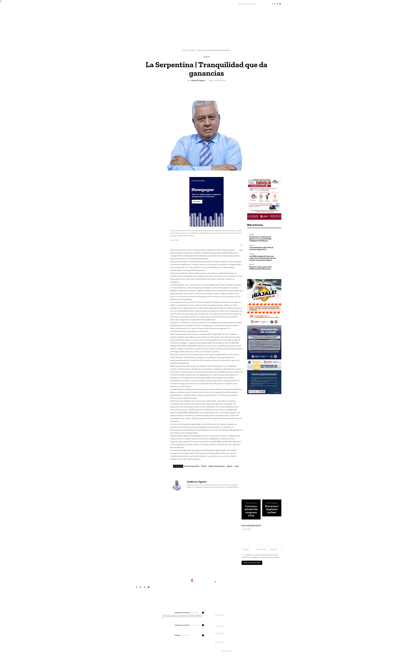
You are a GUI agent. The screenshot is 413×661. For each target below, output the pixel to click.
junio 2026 (245, 620)
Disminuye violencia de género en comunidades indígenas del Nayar (260, 239)
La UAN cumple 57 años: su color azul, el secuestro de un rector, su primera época (262, 258)
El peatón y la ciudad (173, 632)
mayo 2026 (245, 623)
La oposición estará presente (220, 630)
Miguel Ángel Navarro (217, 466)
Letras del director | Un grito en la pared (182, 609)
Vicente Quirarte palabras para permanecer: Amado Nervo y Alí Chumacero (221, 621)
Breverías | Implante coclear (272, 509)
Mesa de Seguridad (191, 466)
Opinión (192, 50)
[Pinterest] (206, 89)
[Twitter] (277, 4)
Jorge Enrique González (182, 612)
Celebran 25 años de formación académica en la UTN (221, 638)
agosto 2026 (245, 613)
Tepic (237, 466)
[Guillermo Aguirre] (178, 485)
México (204, 466)
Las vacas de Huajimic (174, 622)
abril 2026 (244, 626)
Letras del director (168, 612)
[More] (216, 89)
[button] (260, 39)
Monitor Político (215, 651)
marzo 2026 (245, 629)
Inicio (185, 50)
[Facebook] (272, 4)
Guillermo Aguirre (198, 81)
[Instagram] (275, 4)
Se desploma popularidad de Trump (220, 647)
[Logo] (249, 23)
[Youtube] (280, 4)
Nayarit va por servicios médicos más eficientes (260, 268)
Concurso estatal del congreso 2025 (251, 511)
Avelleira (177, 635)
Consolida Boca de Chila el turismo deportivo (261, 248)
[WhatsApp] (211, 89)
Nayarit (230, 466)
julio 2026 (244, 616)
